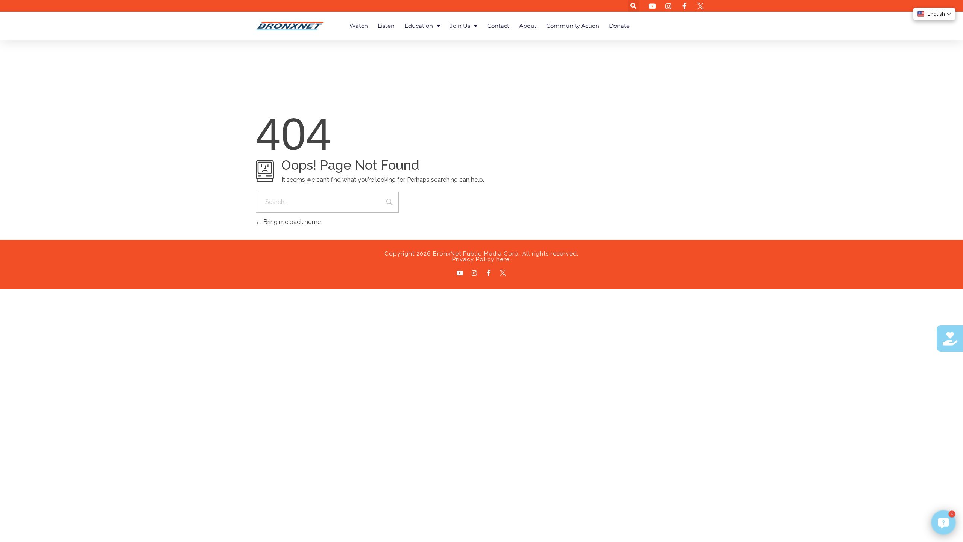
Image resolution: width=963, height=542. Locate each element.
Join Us (460, 25)
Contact (498, 25)
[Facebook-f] (489, 273)
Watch (358, 25)
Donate (619, 25)
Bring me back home (291, 221)
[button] (633, 6)
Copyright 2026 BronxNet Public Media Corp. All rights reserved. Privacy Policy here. (481, 256)
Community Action (572, 25)
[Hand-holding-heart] (950, 338)
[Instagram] (474, 273)
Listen (386, 25)
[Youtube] (460, 273)
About (527, 25)
